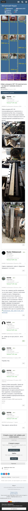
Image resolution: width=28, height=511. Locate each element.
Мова (13, 485)
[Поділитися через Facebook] (4, 474)
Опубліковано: (13, 106)
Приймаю (14, 508)
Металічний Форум (9, 5)
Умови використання (17, 505)
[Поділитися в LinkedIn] (9, 474)
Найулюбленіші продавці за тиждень (4, 76)
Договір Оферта (14, 493)
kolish (9, 322)
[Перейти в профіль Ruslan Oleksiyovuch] (3, 253)
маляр (6, 89)
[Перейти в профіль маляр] (3, 97)
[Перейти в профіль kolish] (3, 323)
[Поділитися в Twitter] (2, 474)
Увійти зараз (14, 458)
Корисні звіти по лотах (16, 76)
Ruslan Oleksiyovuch (14, 252)
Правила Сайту (14, 492)
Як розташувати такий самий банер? (18, 73)
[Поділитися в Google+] (6, 474)
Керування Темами (23, 75)
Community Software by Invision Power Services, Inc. (14, 487)
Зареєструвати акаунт (14, 450)
